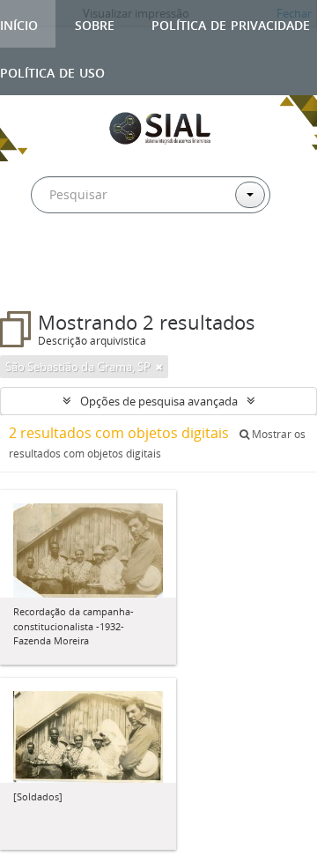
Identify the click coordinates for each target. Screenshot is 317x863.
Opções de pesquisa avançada (159, 401)
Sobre (94, 23)
